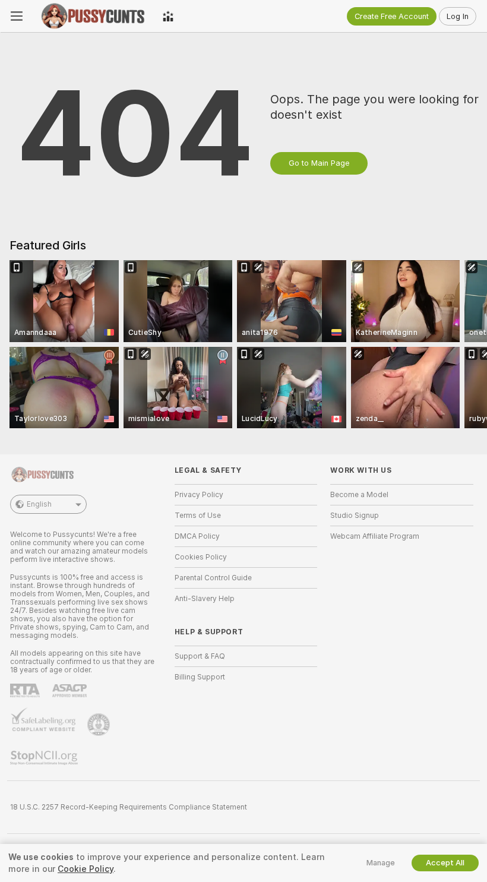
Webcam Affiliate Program (374, 536)
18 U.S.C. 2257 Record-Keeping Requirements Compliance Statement (128, 807)
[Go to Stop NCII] (45, 758)
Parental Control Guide (213, 578)
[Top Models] (168, 16)
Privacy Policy (199, 495)
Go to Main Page (319, 163)
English (39, 504)
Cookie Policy (85, 869)
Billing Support (200, 677)
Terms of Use (198, 515)
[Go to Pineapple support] (99, 724)
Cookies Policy (201, 557)
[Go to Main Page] (92, 16)
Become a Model (359, 495)
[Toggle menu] (16, 16)
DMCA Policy (197, 536)
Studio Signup (354, 515)
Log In (458, 16)
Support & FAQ (200, 656)
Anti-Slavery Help (205, 599)
